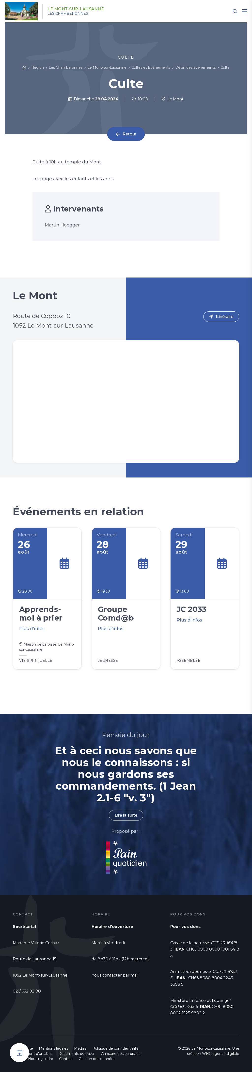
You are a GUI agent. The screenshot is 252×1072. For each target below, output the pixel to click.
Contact (66, 1059)
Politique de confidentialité (115, 1048)
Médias (80, 1048)
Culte (225, 67)
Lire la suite (126, 815)
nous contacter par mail (115, 975)
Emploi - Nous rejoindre (33, 1059)
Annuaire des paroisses (120, 1053)
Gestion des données (97, 1059)
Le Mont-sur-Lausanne (75, 9)
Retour (129, 134)
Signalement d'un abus (32, 1053)
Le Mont (174, 99)
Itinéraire (224, 316)
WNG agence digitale (220, 1053)
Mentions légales (53, 1048)
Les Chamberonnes (67, 13)
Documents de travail (76, 1053)
